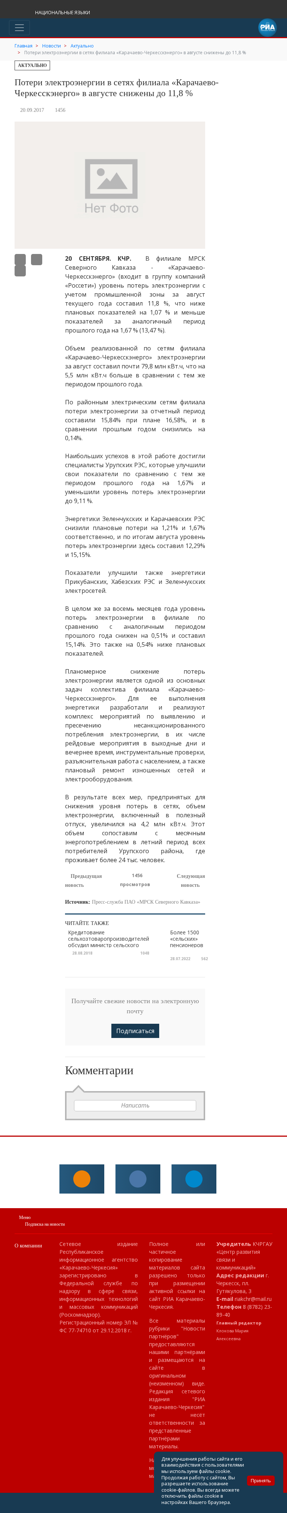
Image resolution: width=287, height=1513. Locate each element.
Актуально (32, 65)
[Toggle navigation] (19, 27)
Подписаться (135, 1031)
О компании (28, 1246)
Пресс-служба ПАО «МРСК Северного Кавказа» (146, 902)
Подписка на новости (45, 1224)
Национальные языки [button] (63, 12)
